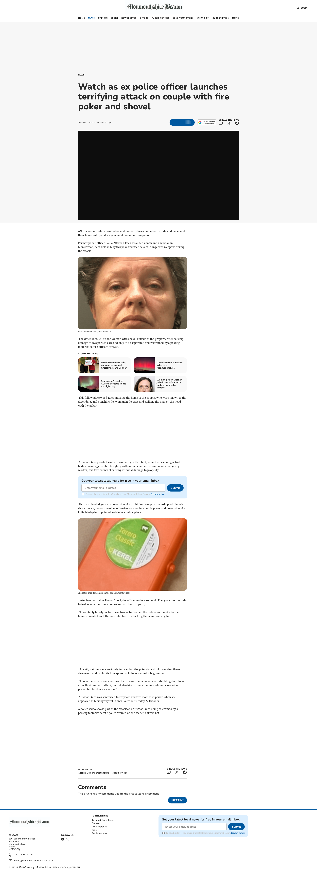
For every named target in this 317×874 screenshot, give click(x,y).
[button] (13, 7)
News (81, 75)
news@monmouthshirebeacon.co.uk (33, 860)
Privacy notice (157, 494)
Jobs (94, 830)
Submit (175, 488)
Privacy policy (99, 826)
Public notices (99, 833)
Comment (177, 800)
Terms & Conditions (102, 820)
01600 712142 (25, 854)
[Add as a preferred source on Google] (206, 122)
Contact (96, 823)
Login (304, 8)
